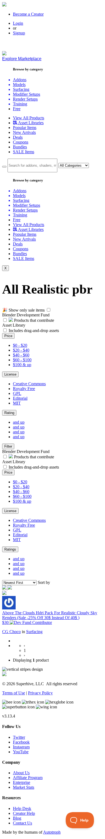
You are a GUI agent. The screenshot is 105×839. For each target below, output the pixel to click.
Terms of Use (13, 693)
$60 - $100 (22, 360)
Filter (8, 446)
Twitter (19, 737)
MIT (17, 403)
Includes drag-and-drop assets (34, 330)
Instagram (21, 747)
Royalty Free (24, 388)
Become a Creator (28, 14)
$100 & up (22, 364)
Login (18, 23)
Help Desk (22, 808)
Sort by (44, 582)
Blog (17, 818)
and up (18, 422)
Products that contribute (33, 320)
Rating (9, 413)
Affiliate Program (28, 777)
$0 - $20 (20, 345)
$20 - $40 (21, 350)
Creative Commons (29, 383)
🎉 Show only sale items (23, 310)
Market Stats (23, 787)
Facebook (21, 742)
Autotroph (52, 832)
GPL (17, 393)
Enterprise (21, 782)
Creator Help (24, 813)
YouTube (21, 751)
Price (8, 336)
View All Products (28, 118)
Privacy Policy (40, 693)
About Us (21, 772)
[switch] (48, 310)
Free (16, 108)
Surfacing (34, 631)
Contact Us (22, 823)
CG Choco (11, 631)
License (10, 374)
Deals (18, 137)
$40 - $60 (21, 355)
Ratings (10, 549)
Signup (19, 33)
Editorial (20, 398)
